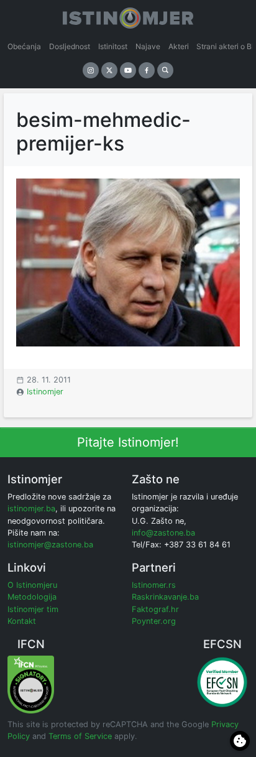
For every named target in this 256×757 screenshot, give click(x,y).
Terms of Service (80, 736)
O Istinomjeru (32, 585)
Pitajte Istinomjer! (128, 442)
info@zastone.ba (163, 532)
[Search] (165, 70)
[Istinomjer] (128, 15)
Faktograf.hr (155, 609)
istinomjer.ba (31, 508)
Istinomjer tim (32, 609)
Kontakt (21, 621)
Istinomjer (45, 391)
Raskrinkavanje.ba (165, 596)
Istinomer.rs (154, 585)
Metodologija (32, 596)
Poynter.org (154, 621)
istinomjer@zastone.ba (50, 544)
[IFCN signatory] (30, 684)
